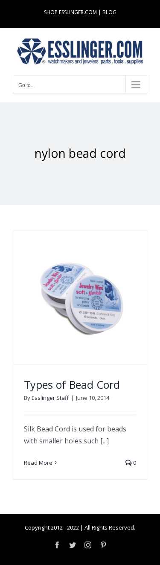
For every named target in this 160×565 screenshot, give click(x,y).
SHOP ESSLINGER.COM (70, 12)
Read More (38, 462)
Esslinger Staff (50, 398)
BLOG (109, 12)
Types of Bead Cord (72, 384)
